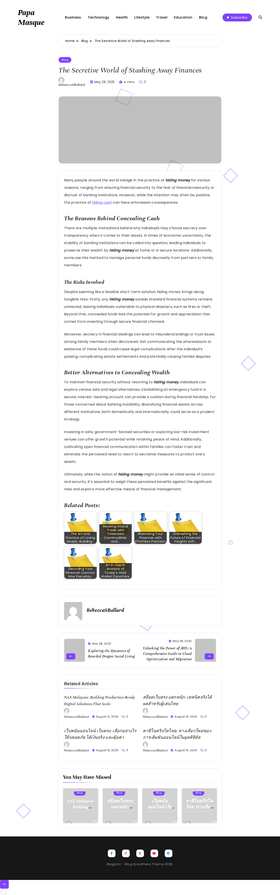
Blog (203, 17)
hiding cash (102, 202)
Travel (161, 17)
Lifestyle (141, 17)
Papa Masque (31, 17)
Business (73, 17)
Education (183, 17)
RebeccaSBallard (72, 85)
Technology (98, 17)
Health (122, 17)
